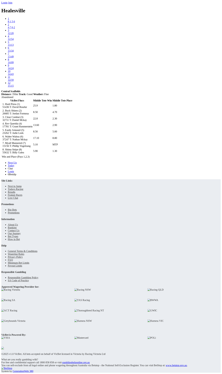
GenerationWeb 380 (23, 371)
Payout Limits (15, 265)
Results (11, 192)
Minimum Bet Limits (18, 262)
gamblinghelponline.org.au (76, 362)
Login (4, 2)
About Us (13, 224)
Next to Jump (15, 186)
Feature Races (15, 195)
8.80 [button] (54, 138)
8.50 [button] (35, 112)
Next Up (12, 162)
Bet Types (13, 236)
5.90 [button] (35, 151)
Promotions (14, 212)
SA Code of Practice (18, 280)
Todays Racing (15, 189)
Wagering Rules (16, 254)
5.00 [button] (54, 131)
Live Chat (13, 197)
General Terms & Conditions (22, 251)
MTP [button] (55, 144)
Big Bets (12, 209)
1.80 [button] (54, 105)
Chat (10, 168)
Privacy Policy (15, 257)
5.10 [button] (35, 144)
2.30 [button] (54, 118)
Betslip (12, 174)
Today (11, 165)
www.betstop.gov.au (176, 365)
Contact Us (13, 230)
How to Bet (14, 239)
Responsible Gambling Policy (23, 277)
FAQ (10, 259)
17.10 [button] (36, 138)
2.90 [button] (54, 125)
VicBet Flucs (17, 100)
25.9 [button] (35, 105)
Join (10, 2)
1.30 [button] (54, 151)
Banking (12, 227)
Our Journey (14, 233)
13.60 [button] (36, 125)
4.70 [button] (54, 112)
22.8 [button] (35, 118)
